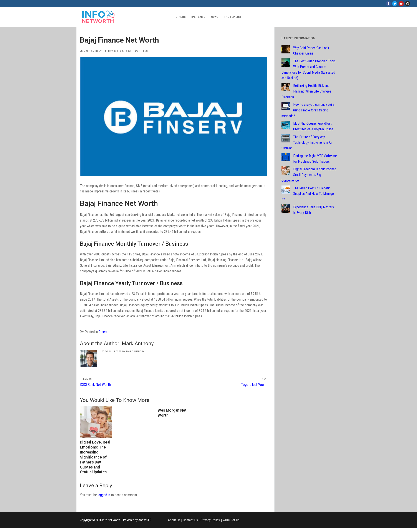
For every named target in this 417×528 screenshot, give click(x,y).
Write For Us (231, 520)
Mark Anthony (92, 51)
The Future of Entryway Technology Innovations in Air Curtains (307, 142)
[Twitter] (394, 3)
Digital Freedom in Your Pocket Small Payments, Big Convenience (308, 174)
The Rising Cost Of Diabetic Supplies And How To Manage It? (307, 194)
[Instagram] (407, 3)
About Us (174, 520)
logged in (104, 495)
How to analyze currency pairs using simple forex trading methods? (307, 110)
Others (143, 51)
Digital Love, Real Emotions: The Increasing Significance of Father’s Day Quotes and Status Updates (95, 457)
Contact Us (190, 520)
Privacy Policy (210, 520)
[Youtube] (401, 3)
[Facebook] (388, 3)
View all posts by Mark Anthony (123, 351)
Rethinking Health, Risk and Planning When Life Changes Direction (306, 91)
